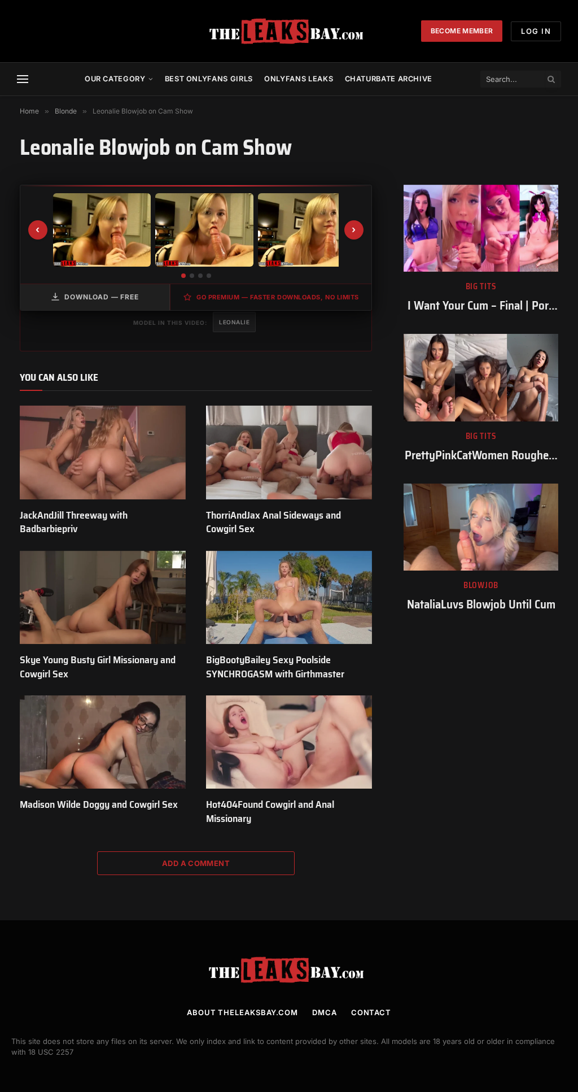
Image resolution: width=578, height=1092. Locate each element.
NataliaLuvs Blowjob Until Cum (481, 605)
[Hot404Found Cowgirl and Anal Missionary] (289, 742)
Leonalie (234, 322)
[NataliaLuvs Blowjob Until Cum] (481, 527)
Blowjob (480, 585)
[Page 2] (192, 275)
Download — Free (101, 297)
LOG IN (536, 31)
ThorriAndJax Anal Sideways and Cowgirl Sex (273, 522)
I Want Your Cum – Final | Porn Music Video (481, 306)
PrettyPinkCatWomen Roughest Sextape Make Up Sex (481, 455)
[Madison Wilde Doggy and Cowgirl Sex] (103, 742)
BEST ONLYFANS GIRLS (209, 79)
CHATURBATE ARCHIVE (389, 79)
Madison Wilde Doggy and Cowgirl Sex (99, 804)
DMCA (324, 1012)
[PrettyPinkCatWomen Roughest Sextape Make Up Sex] (481, 377)
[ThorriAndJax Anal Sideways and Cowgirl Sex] (289, 452)
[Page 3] (200, 275)
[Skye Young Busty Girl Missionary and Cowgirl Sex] (103, 597)
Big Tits (481, 287)
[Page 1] (183, 275)
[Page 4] (209, 275)
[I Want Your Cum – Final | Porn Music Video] (481, 228)
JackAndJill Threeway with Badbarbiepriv (74, 522)
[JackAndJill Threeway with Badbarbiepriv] (103, 452)
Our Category (115, 79)
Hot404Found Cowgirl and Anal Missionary (270, 811)
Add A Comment (196, 863)
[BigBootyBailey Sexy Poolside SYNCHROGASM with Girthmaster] (289, 597)
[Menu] (22, 79)
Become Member (462, 31)
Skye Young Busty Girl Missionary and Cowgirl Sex (98, 667)
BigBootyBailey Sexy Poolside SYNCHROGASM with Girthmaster (275, 667)
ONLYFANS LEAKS (298, 79)
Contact (371, 1012)
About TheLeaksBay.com (242, 1012)
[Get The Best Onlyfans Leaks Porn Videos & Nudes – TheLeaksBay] (289, 31)
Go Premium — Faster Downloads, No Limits (277, 297)
